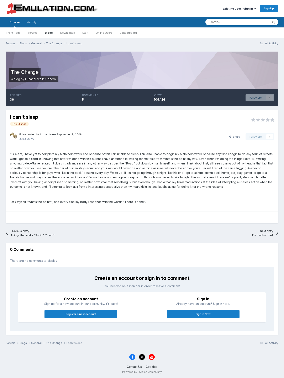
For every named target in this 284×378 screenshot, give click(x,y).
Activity (32, 22)
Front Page (13, 32)
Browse (15, 22)
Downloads (67, 32)
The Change (24, 72)
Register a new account (81, 314)
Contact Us (134, 366)
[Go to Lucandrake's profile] (13, 136)
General (50, 79)
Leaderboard (128, 32)
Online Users (104, 32)
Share (236, 136)
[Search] (273, 22)
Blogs (49, 32)
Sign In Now (203, 314)
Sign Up (269, 8)
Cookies (151, 366)
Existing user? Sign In (238, 8)
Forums (32, 32)
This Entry (257, 21)
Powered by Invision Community (142, 371)
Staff (85, 32)
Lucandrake (33, 79)
